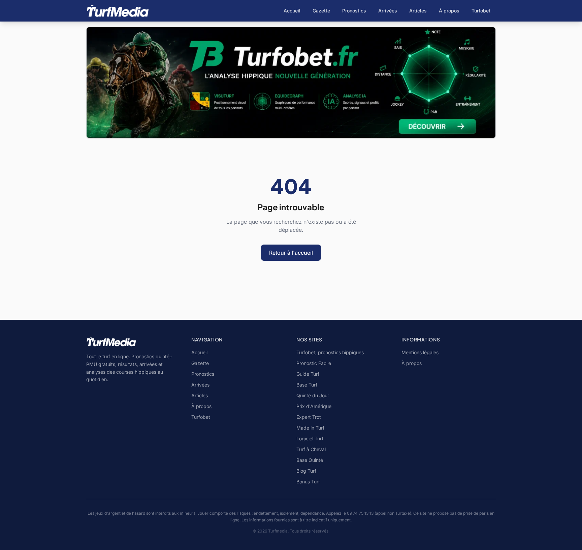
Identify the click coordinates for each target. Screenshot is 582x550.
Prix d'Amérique (313, 406)
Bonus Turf (308, 481)
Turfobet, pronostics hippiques (330, 352)
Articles (418, 10)
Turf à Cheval (311, 449)
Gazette (321, 10)
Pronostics (354, 10)
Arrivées (387, 10)
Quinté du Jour (312, 395)
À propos (449, 10)
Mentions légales (420, 352)
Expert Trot (308, 417)
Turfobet (481, 10)
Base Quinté (309, 460)
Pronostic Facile (313, 363)
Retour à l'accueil (291, 252)
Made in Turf (310, 428)
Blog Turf (306, 471)
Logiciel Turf (309, 438)
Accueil (292, 10)
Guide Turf (307, 374)
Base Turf (306, 385)
